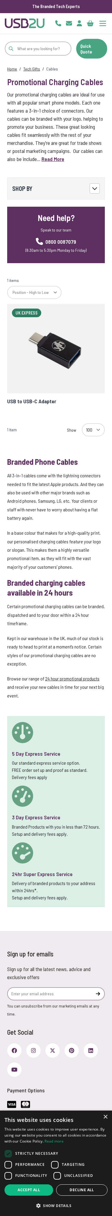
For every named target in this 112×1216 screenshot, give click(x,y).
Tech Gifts (31, 68)
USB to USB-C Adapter (31, 401)
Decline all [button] (82, 1189)
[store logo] (25, 23)
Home (12, 68)
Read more (54, 1141)
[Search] (11, 49)
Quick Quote (86, 48)
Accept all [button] (29, 1189)
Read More (53, 159)
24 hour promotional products (72, 678)
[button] (56, 1205)
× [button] (105, 1117)
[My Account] (79, 23)
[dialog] (56, 1163)
